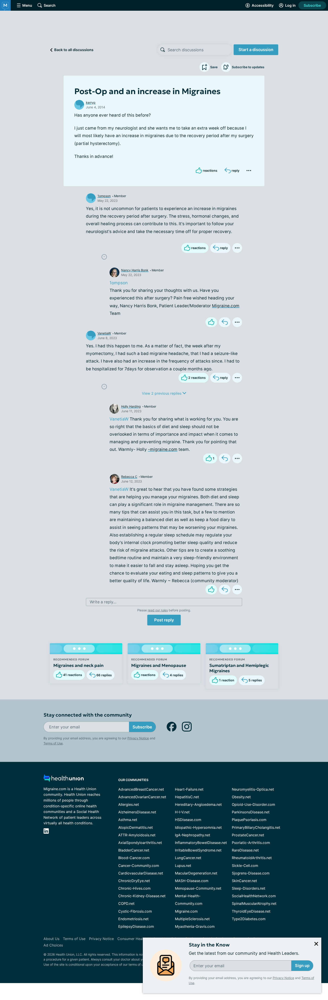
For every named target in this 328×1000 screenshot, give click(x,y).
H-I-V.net (182, 812)
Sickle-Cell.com (245, 865)
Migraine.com (225, 305)
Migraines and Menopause (158, 665)
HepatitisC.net (187, 797)
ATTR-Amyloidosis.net (137, 835)
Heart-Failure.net (189, 789)
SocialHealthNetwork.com (254, 896)
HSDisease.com (188, 819)
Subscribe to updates (248, 67)
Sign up (302, 965)
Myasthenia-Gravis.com (195, 926)
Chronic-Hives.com (134, 888)
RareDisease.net (245, 850)
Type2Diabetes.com (249, 919)
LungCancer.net (188, 858)
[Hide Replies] (104, 257)
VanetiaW (104, 333)
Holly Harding (131, 406)
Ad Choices (53, 945)
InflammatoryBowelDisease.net (201, 842)
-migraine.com (162, 449)
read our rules (158, 610)
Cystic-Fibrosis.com (135, 911)
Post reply (164, 620)
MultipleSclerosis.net (192, 919)
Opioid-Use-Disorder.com (253, 804)
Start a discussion (256, 49)
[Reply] (224, 322)
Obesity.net (241, 797)
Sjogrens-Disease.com (251, 873)
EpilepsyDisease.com (136, 926)
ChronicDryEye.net (134, 880)
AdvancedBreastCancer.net (141, 789)
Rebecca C (129, 476)
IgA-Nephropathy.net (192, 835)
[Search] (163, 49)
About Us (51, 938)
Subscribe (312, 5)
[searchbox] (200, 49)
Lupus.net (183, 865)
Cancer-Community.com (138, 865)
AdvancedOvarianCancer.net (142, 797)
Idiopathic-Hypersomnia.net (198, 827)
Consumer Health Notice (138, 938)
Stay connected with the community (88, 715)
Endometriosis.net (133, 919)
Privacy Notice (283, 978)
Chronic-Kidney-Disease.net (142, 896)
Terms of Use (53, 743)
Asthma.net (127, 819)
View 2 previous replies (162, 393)
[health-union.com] (64, 779)
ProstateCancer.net (248, 835)
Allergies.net (128, 804)
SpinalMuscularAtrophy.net (254, 903)
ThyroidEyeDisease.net (251, 911)
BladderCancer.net (133, 850)
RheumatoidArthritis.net (252, 858)
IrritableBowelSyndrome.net (198, 850)
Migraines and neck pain (78, 665)
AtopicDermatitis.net (135, 827)
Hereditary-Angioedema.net (198, 804)
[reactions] (211, 322)
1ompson (104, 196)
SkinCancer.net (244, 880)
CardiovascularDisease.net (140, 873)
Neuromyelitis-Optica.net (253, 789)
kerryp (90, 102)
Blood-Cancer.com (134, 858)
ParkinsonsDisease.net (251, 812)
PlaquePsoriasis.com (249, 819)
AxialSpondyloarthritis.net (140, 842)
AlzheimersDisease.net (137, 812)
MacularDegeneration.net (196, 873)
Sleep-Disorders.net (248, 888)
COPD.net (126, 903)
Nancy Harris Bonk (134, 270)
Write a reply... (103, 602)
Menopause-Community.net (198, 888)
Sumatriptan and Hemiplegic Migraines (239, 668)
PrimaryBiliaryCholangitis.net (256, 827)
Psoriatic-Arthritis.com (251, 842)
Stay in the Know (209, 945)
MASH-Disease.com (191, 880)
